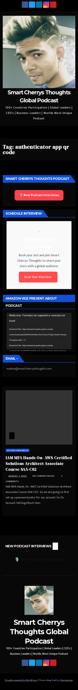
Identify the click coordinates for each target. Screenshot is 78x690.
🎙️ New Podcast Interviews (39, 195)
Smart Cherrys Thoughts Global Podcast (39, 631)
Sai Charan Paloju (43, 476)
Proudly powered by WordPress (21, 680)
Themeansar (66, 680)
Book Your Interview (38, 277)
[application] (39, 331)
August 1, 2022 (18, 476)
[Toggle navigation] (71, 132)
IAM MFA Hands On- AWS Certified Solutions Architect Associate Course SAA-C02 (39, 463)
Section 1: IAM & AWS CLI (17, 450)
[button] (64, 132)
